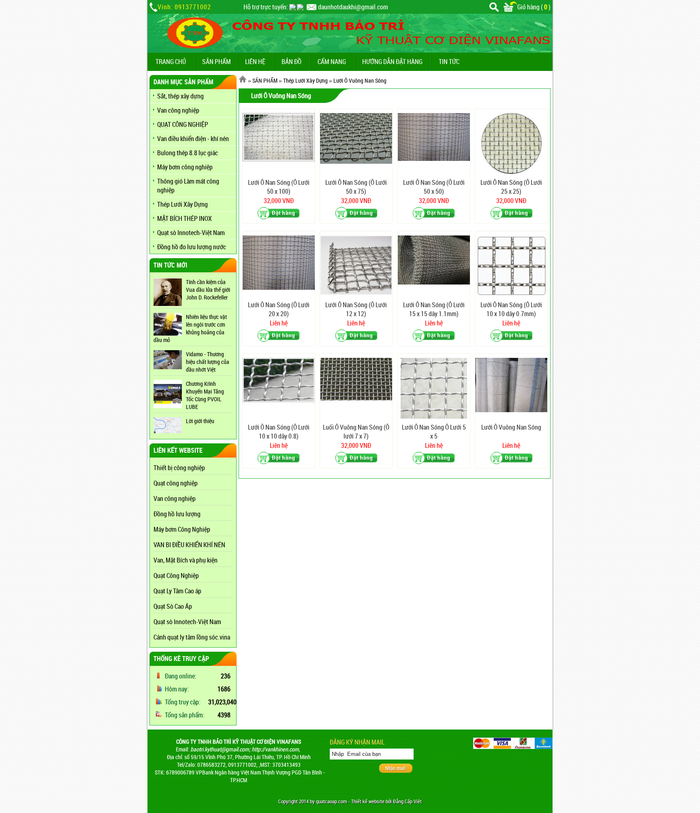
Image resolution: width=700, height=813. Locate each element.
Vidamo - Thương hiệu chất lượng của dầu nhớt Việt (207, 361)
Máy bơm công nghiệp (185, 167)
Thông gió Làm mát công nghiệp (188, 186)
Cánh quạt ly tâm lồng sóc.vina (192, 637)
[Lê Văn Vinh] (292, 6)
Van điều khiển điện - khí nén (193, 138)
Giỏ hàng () (534, 6)
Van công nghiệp (178, 110)
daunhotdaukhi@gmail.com (353, 6)
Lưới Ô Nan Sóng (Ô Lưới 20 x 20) (278, 309)
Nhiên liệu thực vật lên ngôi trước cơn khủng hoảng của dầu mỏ (190, 328)
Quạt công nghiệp (176, 483)
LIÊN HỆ (255, 61)
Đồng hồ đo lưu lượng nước (191, 246)
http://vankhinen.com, (276, 749)
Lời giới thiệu (200, 421)
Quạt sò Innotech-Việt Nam (191, 232)
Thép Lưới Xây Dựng (182, 204)
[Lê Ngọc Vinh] (300, 6)
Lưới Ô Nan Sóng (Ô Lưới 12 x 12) (356, 309)
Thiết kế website (367, 801)
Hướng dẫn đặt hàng (392, 61)
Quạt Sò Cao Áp (173, 606)
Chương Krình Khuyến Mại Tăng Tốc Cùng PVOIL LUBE (205, 395)
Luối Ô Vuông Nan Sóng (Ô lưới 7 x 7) (356, 432)
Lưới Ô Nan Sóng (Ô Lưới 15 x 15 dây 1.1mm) (434, 309)
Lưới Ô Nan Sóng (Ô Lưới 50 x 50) (434, 187)
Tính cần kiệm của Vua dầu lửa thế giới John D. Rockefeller (208, 289)
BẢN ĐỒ (291, 61)
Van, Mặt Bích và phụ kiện (186, 560)
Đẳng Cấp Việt (407, 801)
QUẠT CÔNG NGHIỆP (182, 124)
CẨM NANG (332, 61)
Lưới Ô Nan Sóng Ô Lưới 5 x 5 (434, 432)
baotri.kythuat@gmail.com (219, 749)
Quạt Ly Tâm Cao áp (177, 590)
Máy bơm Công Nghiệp (182, 529)
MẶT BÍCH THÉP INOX (184, 218)
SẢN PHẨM (216, 61)
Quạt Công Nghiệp (176, 575)
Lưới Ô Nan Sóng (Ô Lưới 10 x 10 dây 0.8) (278, 432)
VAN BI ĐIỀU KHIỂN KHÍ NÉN (189, 544)
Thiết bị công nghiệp (179, 467)
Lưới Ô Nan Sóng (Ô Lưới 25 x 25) (511, 187)
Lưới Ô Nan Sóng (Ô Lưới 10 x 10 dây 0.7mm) (511, 309)
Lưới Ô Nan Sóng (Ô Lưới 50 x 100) (278, 187)
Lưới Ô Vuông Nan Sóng (359, 80)
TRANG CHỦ (171, 61)
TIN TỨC (449, 61)
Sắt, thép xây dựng (180, 96)
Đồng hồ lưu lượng (177, 513)
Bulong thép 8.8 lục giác (187, 152)
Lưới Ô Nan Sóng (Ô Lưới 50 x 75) (356, 187)
